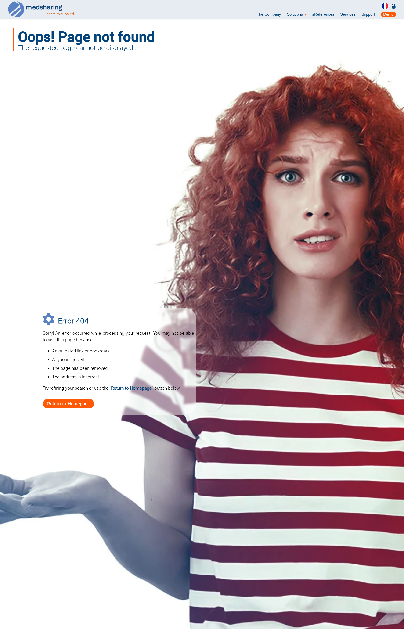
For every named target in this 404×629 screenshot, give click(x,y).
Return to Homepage (68, 403)
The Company (269, 14)
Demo (388, 14)
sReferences (323, 14)
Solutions (296, 14)
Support (368, 14)
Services (348, 14)
